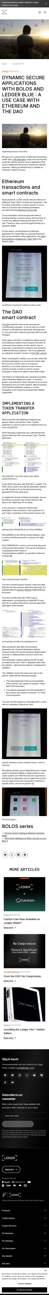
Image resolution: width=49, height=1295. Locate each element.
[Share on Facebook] (5, 854)
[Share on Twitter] (11, 854)
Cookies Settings (24, 1284)
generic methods (24, 590)
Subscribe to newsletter (16, 1124)
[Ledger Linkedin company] (41, 1075)
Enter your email (11, 1116)
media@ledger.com (25, 1068)
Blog (4, 64)
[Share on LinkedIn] (18, 854)
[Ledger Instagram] (20, 1075)
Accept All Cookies (24, 1290)
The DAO (6, 324)
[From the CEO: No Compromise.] (24, 951)
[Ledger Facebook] (12, 1075)
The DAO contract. (39, 353)
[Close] (45, 1270)
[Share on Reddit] (25, 854)
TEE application (19, 159)
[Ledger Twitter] (27, 1075)
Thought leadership (11, 972)
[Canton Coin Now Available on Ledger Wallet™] (24, 894)
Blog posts (18, 64)
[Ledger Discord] (12, 1082)
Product (5, 71)
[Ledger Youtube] (34, 1075)
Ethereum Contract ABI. (27, 210)
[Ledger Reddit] (5, 1075)
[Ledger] (4, 12)
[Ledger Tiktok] (5, 1082)
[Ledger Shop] (39, 12)
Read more (8, 928)
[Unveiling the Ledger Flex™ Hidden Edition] (24, 1004)
